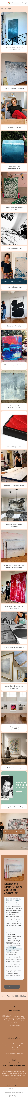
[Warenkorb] (26, 3)
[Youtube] (12, 1096)
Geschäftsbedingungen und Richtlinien (14, 1092)
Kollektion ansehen (11, 987)
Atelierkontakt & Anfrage (14, 1086)
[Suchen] (22, 3)
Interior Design (15, 1079)
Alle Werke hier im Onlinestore (14, 832)
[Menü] (2, 3)
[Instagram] (10, 1096)
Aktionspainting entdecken (15, 1053)
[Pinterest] (15, 1096)
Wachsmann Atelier (16, 1089)
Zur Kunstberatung (15, 1025)
